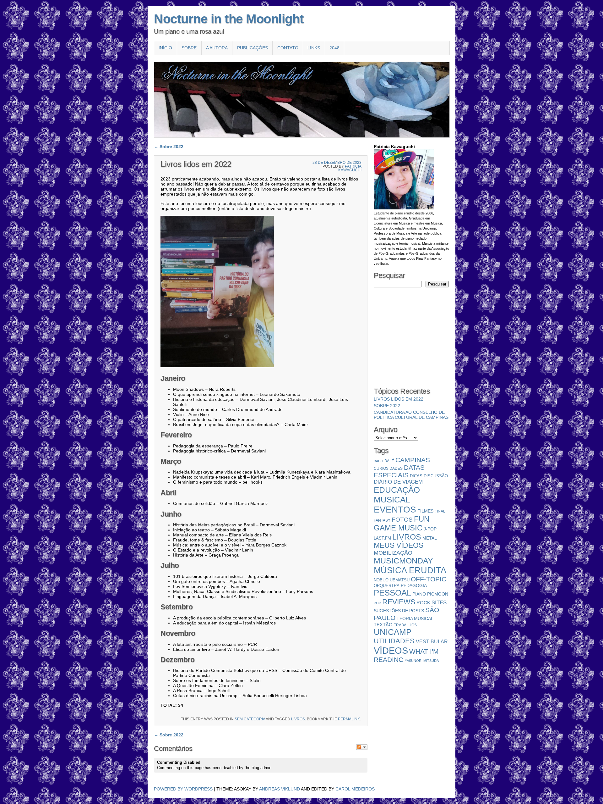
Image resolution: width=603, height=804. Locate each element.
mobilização (393, 553)
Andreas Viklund (279, 788)
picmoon (437, 594)
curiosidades (388, 468)
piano (419, 593)
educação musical (397, 494)
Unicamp (392, 632)
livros (298, 719)
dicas (416, 476)
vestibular (432, 641)
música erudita (410, 570)
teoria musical (415, 618)
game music (398, 528)
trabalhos (405, 625)
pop (377, 603)
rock (423, 602)
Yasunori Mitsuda (422, 661)
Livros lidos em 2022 (398, 399)
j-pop (430, 528)
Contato (287, 47)
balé (389, 461)
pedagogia (414, 585)
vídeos (391, 650)
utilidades (394, 641)
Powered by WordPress (183, 788)
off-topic (428, 579)
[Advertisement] (392, 331)
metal (429, 538)
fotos (402, 519)
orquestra (386, 585)
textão (383, 624)
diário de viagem (398, 482)
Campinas (412, 459)
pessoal (392, 592)
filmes (425, 511)
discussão (436, 476)
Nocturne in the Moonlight (229, 19)
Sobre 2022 (168, 146)
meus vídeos (398, 545)
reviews (398, 602)
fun (421, 519)
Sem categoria (250, 719)
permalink (349, 719)
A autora (217, 47)
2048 (334, 47)
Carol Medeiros (355, 788)
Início (165, 47)
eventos (395, 509)
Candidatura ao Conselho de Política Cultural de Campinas (411, 415)
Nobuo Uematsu (392, 580)
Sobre (189, 47)
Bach (378, 461)
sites (439, 603)
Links (313, 47)
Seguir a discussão (361, 747)
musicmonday (403, 560)
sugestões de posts (399, 610)
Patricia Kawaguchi (349, 168)
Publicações (252, 47)
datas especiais (399, 471)
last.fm (382, 538)
